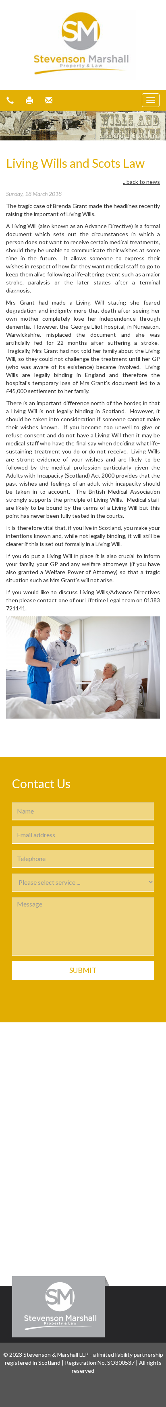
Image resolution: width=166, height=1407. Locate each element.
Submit (83, 970)
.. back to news (141, 181)
